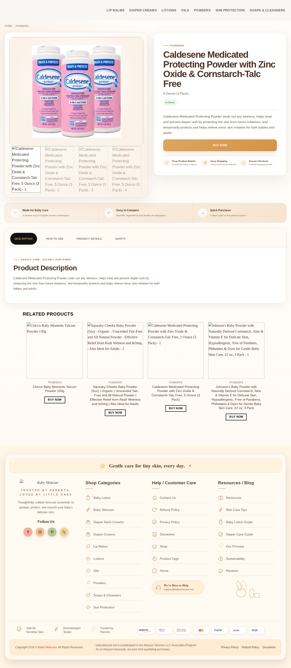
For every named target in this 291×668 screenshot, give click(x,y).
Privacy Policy (170, 522)
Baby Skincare (103, 510)
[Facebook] (28, 532)
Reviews (232, 571)
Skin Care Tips (236, 510)
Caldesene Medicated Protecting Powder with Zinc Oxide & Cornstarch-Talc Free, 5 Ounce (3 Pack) (176, 393)
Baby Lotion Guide (239, 522)
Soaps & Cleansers (267, 10)
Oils (185, 10)
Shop (163, 546)
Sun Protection (230, 10)
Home (8, 26)
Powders (202, 10)
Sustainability (235, 558)
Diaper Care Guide (239, 534)
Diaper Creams (143, 10)
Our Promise (235, 546)
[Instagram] (40, 532)
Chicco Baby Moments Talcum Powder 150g (54, 389)
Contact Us (168, 498)
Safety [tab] (120, 238)
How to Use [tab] (54, 238)
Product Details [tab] (89, 238)
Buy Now (220, 145)
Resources (233, 498)
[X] (64, 532)
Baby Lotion (101, 498)
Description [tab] (24, 238)
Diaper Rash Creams (108, 522)
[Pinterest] (52, 532)
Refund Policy (170, 510)
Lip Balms (116, 10)
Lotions (169, 10)
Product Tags (169, 558)
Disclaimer (167, 534)
